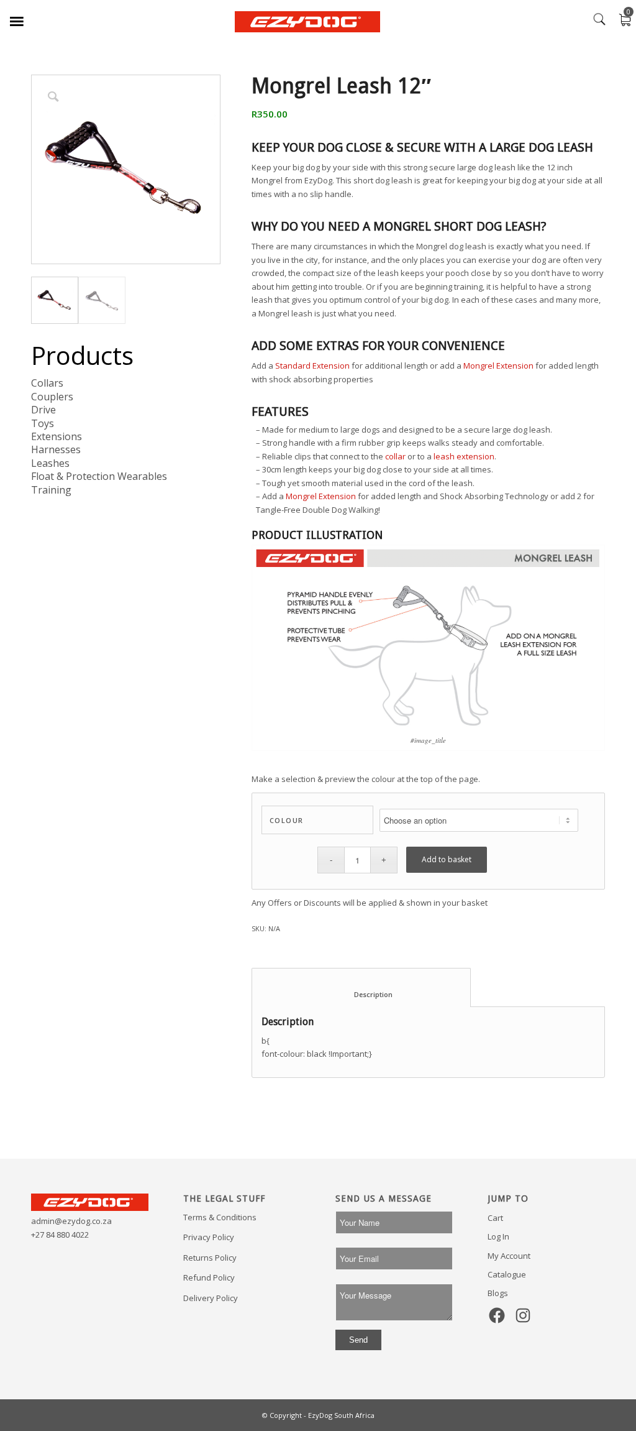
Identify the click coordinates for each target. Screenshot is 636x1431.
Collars (47, 383)
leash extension (464, 456)
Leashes (50, 463)
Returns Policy (210, 1257)
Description (361, 994)
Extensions (56, 436)
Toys (42, 423)
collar (395, 456)
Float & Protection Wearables (99, 476)
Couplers (52, 396)
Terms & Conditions (220, 1217)
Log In (498, 1236)
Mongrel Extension (498, 365)
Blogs (498, 1293)
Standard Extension (312, 365)
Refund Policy (209, 1277)
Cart (495, 1217)
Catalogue (507, 1274)
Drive (43, 409)
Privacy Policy (208, 1237)
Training (51, 490)
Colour (287, 820)
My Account (509, 1255)
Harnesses (56, 449)
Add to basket (446, 859)
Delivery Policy (210, 1298)
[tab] (361, 987)
